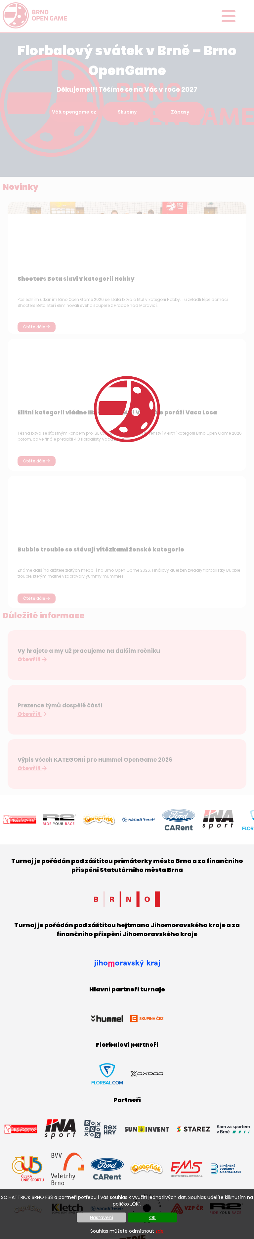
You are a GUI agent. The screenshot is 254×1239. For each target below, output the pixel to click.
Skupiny (127, 112)
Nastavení (101, 1217)
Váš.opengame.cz (74, 112)
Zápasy (180, 112)
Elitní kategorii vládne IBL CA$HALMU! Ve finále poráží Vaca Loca (117, 412)
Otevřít (30, 659)
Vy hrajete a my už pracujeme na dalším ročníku (89, 651)
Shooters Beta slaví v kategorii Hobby (76, 279)
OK (152, 1217)
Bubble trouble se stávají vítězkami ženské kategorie (101, 549)
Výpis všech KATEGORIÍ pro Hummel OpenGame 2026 (95, 760)
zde (159, 1231)
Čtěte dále (34, 327)
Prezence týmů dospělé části (60, 705)
